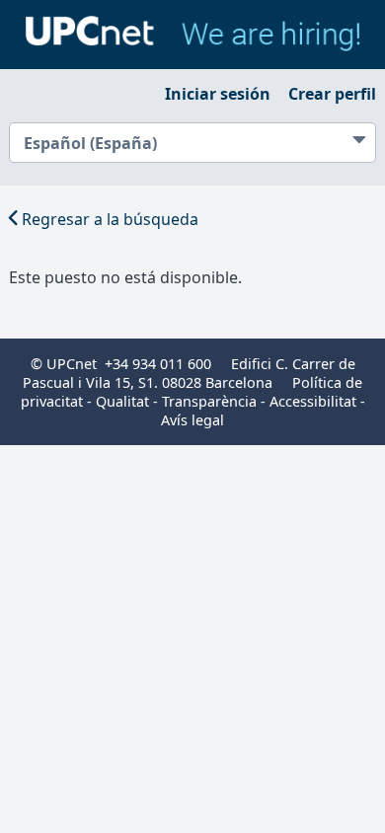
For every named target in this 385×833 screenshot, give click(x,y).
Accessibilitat (313, 401)
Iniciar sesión (217, 94)
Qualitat (122, 401)
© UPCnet (64, 363)
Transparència (209, 401)
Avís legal (192, 420)
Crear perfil (332, 94)
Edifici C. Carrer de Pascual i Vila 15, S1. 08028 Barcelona (189, 373)
